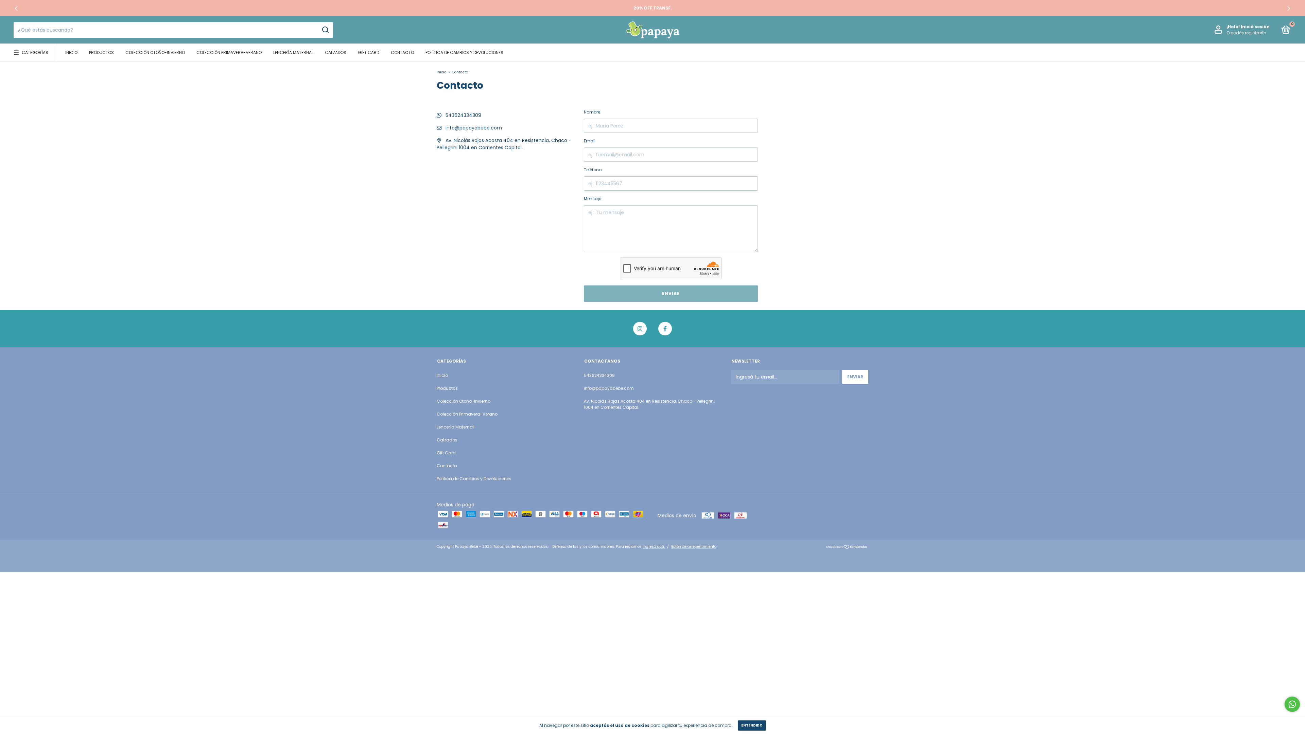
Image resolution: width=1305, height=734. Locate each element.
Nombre (592, 112)
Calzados (335, 52)
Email (589, 141)
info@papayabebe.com (474, 127)
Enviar (671, 293)
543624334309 (462, 115)
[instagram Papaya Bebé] (640, 328)
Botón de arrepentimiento (693, 546)
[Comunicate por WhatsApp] (1292, 704)
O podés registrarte (1246, 33)
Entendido (752, 725)
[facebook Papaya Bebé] (665, 328)
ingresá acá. (654, 546)
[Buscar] (325, 30)
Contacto (402, 52)
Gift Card (368, 52)
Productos (101, 52)
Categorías (35, 52)
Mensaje (592, 199)
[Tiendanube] (847, 547)
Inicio (71, 52)
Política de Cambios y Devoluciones (464, 52)
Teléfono (593, 170)
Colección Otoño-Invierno (155, 52)
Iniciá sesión (1255, 27)
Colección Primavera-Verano (229, 52)
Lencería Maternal (293, 52)
